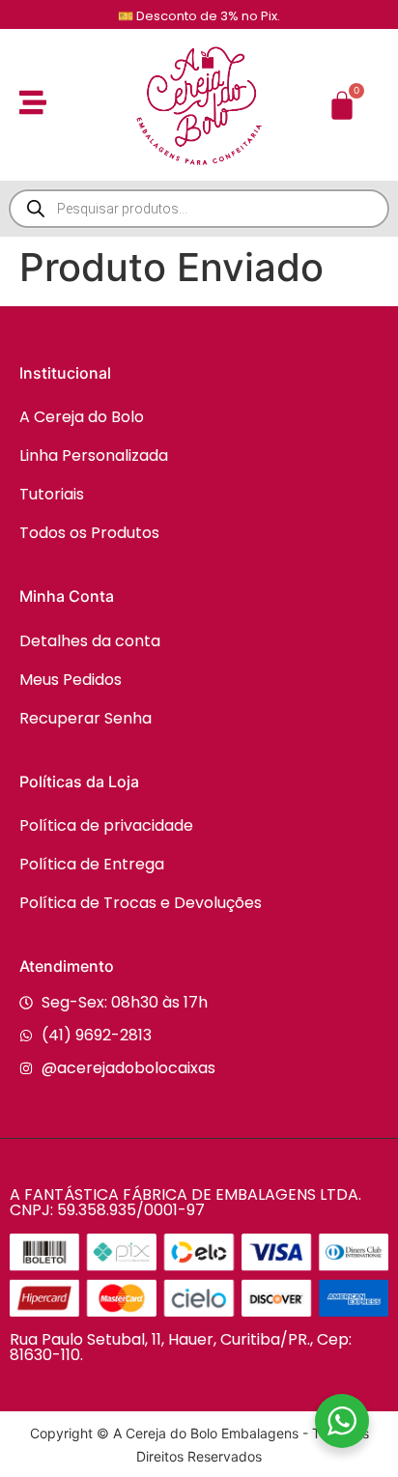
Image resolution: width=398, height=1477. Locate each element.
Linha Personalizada (93, 455)
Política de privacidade (106, 825)
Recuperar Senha (85, 718)
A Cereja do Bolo (81, 417)
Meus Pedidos (70, 679)
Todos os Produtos (89, 533)
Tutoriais (51, 494)
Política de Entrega (91, 864)
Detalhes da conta (89, 641)
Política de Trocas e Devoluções (140, 903)
